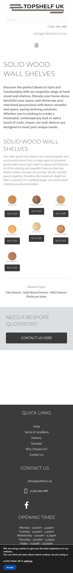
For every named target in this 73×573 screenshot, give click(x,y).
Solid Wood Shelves (35, 292)
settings (28, 561)
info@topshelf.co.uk (40, 481)
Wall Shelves (58, 292)
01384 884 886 (57, 26)
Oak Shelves (13, 292)
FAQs (36, 426)
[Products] (36, 45)
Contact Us (36, 454)
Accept (10, 567)
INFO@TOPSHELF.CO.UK (50, 33)
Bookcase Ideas (36, 296)
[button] (12, 213)
